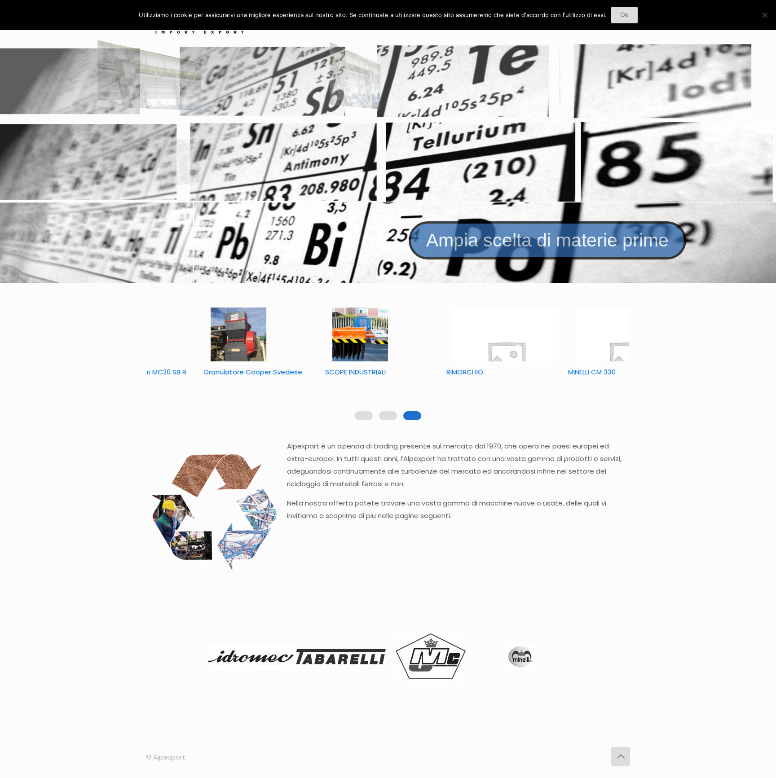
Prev (220, 658)
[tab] (412, 415)
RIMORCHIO (533, 372)
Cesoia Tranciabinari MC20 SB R (202, 372)
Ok (624, 14)
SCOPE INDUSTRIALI (423, 372)
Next (556, 658)
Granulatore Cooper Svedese (321, 372)
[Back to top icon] (620, 756)
